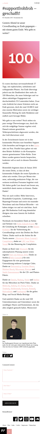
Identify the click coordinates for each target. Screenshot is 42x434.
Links (13, 425)
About (4, 425)
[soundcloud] (37, 419)
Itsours (29, 286)
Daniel (13, 280)
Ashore (14, 286)
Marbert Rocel (8, 269)
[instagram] (26, 419)
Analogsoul (21, 291)
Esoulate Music (28, 266)
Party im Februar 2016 (18, 255)
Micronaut (19, 269)
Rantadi (32, 288)
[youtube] (32, 419)
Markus (20, 280)
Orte (9, 425)
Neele (27, 280)
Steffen (36, 280)
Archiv (18, 425)
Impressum (25, 425)
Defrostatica (16, 266)
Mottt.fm (6, 286)
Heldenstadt (15, 288)
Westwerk (24, 249)
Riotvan (28, 269)
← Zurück (5, 3)
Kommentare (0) (18, 18)
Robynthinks (7, 291)
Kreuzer (25, 288)
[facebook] (15, 419)
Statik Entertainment (10, 272)
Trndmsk (6, 288)
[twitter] (21, 419)
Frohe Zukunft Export (26, 224)
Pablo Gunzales (16, 257)
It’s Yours (21, 286)
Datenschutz (32, 425)
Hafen (36, 145)
